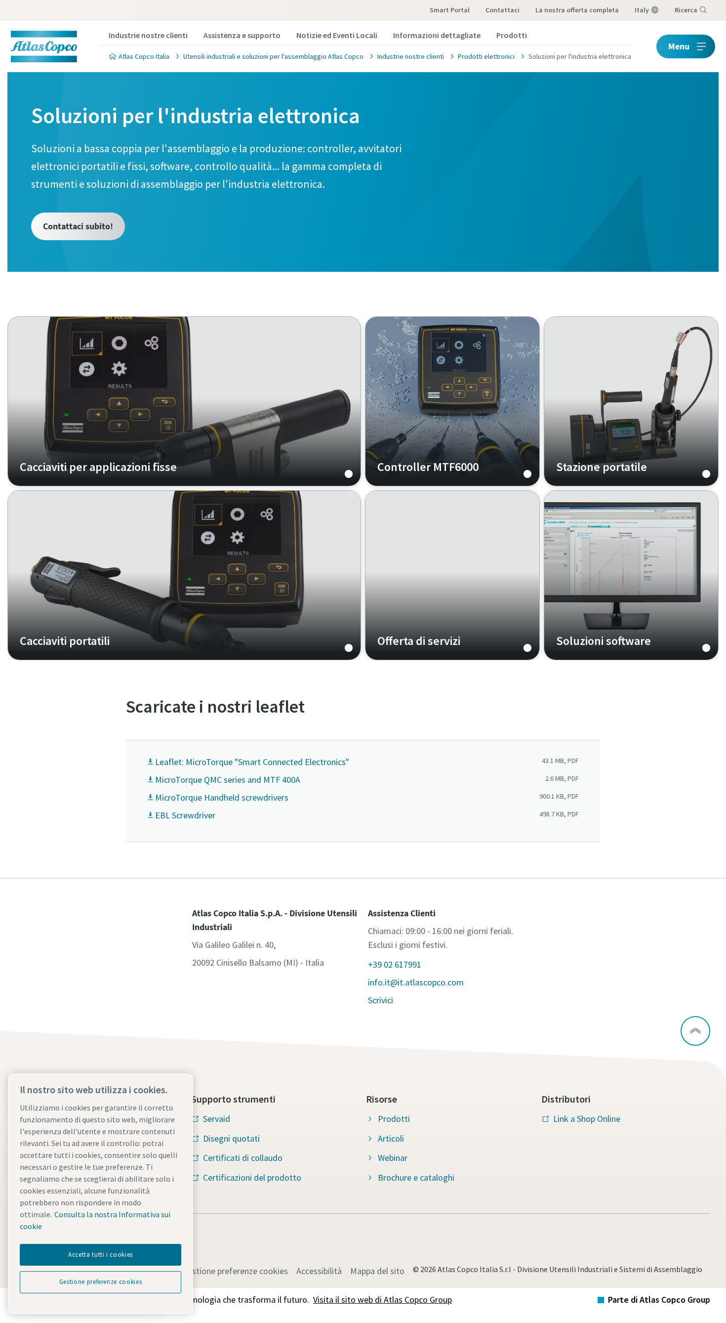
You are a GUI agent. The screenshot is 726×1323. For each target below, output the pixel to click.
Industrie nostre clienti (148, 35)
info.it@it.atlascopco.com (416, 982)
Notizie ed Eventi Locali (336, 35)
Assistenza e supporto (242, 35)
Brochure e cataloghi (416, 1177)
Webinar (392, 1157)
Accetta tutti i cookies (100, 1254)
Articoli (391, 1138)
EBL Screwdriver (185, 815)
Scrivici (380, 1000)
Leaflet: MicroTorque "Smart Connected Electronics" (252, 762)
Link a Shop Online (586, 1118)
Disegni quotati (231, 1138)
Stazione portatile (631, 401)
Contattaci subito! (78, 226)
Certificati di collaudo (242, 1157)
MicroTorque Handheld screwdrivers (221, 797)
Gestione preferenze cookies (235, 1271)
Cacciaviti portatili (184, 575)
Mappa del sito (377, 1271)
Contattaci (502, 9)
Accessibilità (319, 1271)
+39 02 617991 (394, 964)
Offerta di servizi (452, 575)
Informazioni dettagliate (437, 35)
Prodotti (511, 35)
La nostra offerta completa (577, 9)
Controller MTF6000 (452, 401)
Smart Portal (450, 9)
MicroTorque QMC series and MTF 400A (227, 779)
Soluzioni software (631, 575)
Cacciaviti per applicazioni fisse (184, 401)
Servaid (216, 1118)
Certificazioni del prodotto (252, 1177)
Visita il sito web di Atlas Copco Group (382, 1299)
